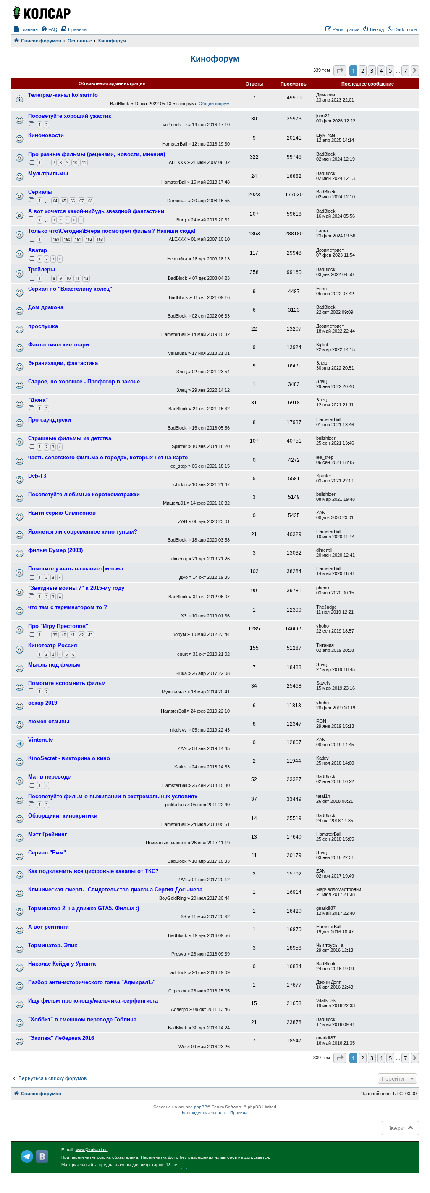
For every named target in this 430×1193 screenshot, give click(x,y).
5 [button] (390, 70)
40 (64, 635)
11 (84, 162)
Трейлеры (41, 269)
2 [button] (362, 70)
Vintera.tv (40, 740)
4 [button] (381, 70)
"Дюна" (38, 400)
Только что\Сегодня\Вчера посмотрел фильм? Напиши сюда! (111, 231)
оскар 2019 (42, 703)
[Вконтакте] (42, 1156)
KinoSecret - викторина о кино (69, 758)
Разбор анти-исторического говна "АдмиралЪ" (91, 982)
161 (78, 239)
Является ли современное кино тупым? (82, 532)
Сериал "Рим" (47, 852)
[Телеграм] (27, 1156)
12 (86, 278)
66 (73, 200)
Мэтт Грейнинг (47, 834)
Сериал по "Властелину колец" (70, 289)
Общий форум (214, 103)
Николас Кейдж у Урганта (62, 964)
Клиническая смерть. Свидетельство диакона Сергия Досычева (115, 889)
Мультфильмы (48, 173)
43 (90, 635)
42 (81, 635)
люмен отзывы (48, 721)
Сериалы (40, 192)
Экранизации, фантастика (63, 363)
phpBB (200, 1106)
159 (56, 239)
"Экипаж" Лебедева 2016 (61, 1038)
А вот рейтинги (48, 927)
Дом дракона (45, 307)
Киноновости (46, 135)
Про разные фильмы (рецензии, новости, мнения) (96, 154)
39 (55, 635)
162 (89, 239)
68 (90, 200)
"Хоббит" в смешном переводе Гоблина (82, 1019)
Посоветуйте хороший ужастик (69, 116)
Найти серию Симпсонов (62, 513)
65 (64, 200)
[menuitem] (25, 29)
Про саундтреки (49, 420)
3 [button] (371, 70)
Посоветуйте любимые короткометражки (84, 494)
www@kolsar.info (92, 1149)
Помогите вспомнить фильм (67, 683)
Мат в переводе (49, 777)
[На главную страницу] (41, 12)
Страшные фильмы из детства (69, 438)
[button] (339, 70)
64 (55, 200)
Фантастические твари (58, 344)
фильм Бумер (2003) (55, 550)
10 (75, 162)
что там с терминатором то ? (67, 607)
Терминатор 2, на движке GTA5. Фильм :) (83, 908)
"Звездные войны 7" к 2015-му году (76, 588)
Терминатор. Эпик (52, 945)
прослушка (43, 326)
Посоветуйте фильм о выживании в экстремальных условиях (112, 796)
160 (67, 239)
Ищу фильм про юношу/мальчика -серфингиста (93, 1001)
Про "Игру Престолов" (58, 626)
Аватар (37, 250)
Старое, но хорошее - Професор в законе (84, 381)
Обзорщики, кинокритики (62, 816)
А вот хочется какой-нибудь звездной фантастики (96, 211)
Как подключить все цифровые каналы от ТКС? (93, 871)
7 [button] (405, 70)
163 (100, 239)
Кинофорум (215, 58)
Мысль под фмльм (54, 665)
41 (73, 635)
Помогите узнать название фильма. (76, 568)
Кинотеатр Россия (52, 645)
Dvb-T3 (37, 476)
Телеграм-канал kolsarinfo (63, 95)
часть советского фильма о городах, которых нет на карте (108, 457)
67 (81, 200)
